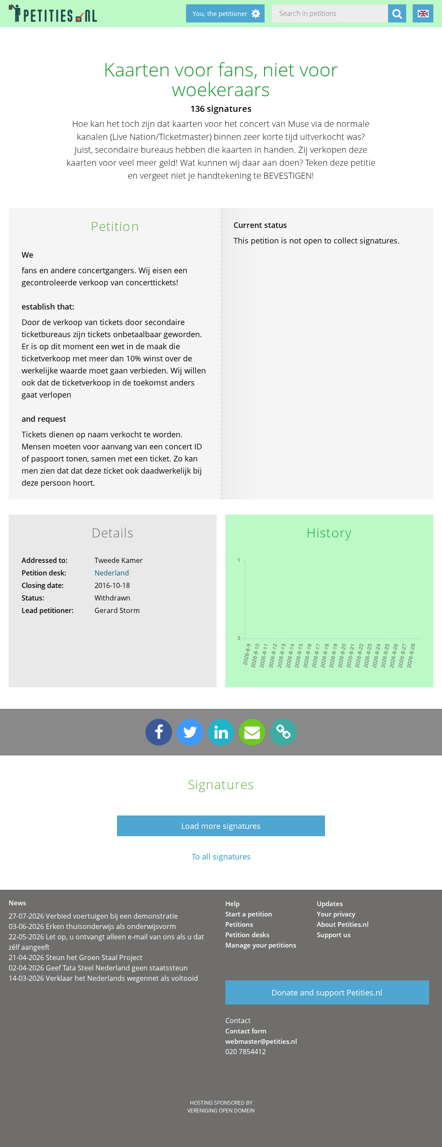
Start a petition (248, 914)
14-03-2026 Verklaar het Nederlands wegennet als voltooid (103, 978)
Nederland (112, 573)
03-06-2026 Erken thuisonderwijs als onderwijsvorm (92, 926)
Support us (333, 934)
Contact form (245, 1031)
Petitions (239, 924)
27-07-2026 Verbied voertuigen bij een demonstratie (93, 916)
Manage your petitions (260, 945)
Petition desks (247, 934)
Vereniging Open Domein (221, 1110)
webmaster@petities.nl (261, 1041)
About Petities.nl (343, 924)
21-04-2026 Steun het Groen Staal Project (75, 957)
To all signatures (221, 856)
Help (232, 903)
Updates (330, 903)
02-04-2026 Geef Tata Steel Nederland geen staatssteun (98, 968)
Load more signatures (221, 826)
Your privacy (336, 914)
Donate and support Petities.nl (327, 992)
